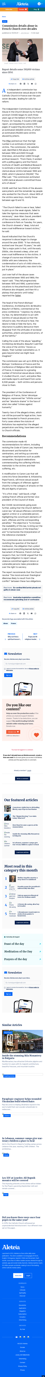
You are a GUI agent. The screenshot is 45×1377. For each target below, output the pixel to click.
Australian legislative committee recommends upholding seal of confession (22, 598)
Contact (22, 1362)
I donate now (12, 732)
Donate (21, 9)
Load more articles (22, 852)
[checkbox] (4, 668)
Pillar (8, 141)
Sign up (8, 675)
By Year (22, 1329)
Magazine (22, 1311)
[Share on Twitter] (28, 84)
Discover (22, 1296)
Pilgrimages (8, 1033)
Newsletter (22, 1305)
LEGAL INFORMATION (23, 1355)
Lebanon (7, 1116)
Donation (23, 1317)
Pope (6, 1195)
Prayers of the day (15, 959)
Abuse (5, 623)
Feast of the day (14, 944)
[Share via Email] (32, 84)
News (4, 17)
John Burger (25, 33)
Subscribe (9, 9)
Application (22, 1308)
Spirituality (22, 1293)
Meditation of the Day (18, 951)
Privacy (22, 1370)
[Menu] (8, 4)
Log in (29, 770)
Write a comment (22, 779)
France (13, 623)
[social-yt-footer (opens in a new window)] (16, 1337)
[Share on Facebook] (20, 84)
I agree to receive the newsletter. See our (22, 669)
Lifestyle (22, 1290)
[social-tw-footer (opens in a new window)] (24, 1337)
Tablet (18, 295)
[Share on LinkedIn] (24, 84)
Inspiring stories (9, 1076)
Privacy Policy (22, 1366)
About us (22, 1351)
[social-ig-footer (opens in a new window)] (28, 1337)
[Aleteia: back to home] (22, 4)
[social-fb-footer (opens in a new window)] (20, 1337)
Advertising (22, 1320)
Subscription (22, 1314)
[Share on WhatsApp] (36, 84)
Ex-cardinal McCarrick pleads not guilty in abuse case (22, 588)
